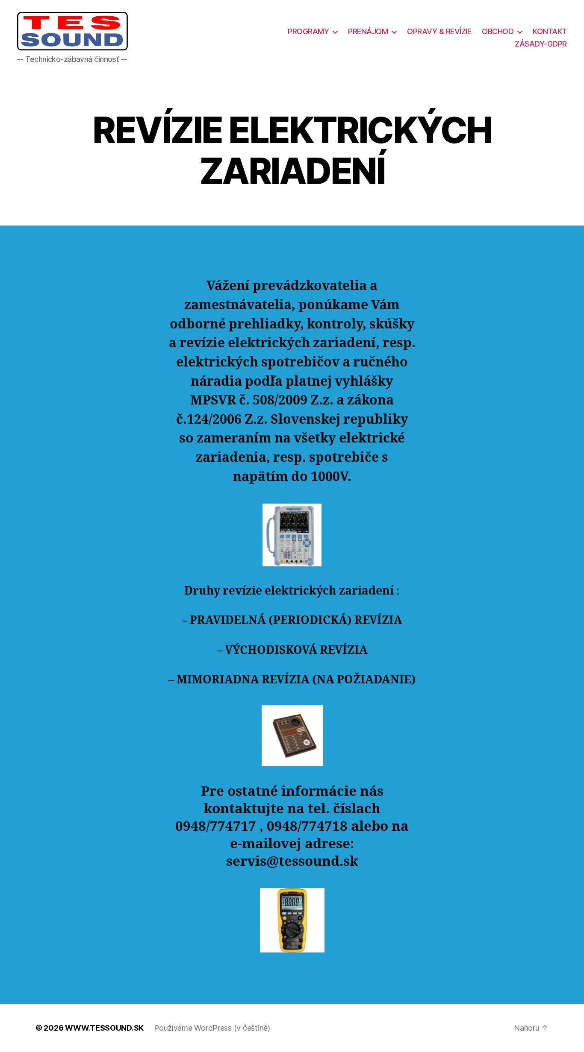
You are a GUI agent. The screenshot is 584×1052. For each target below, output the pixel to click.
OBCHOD (497, 31)
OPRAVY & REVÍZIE (439, 31)
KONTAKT (550, 31)
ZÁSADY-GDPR (541, 43)
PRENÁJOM (368, 31)
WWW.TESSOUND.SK (104, 1027)
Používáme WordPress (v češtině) (212, 1027)
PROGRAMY (308, 31)
